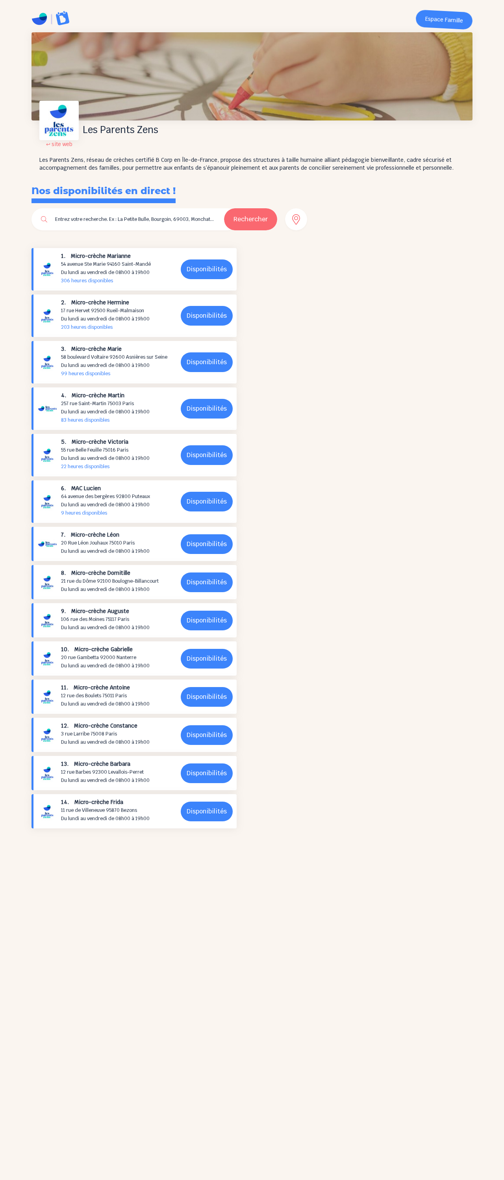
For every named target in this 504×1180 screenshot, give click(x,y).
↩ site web (59, 144)
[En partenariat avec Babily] (63, 18)
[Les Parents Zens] (39, 19)
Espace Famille (444, 19)
